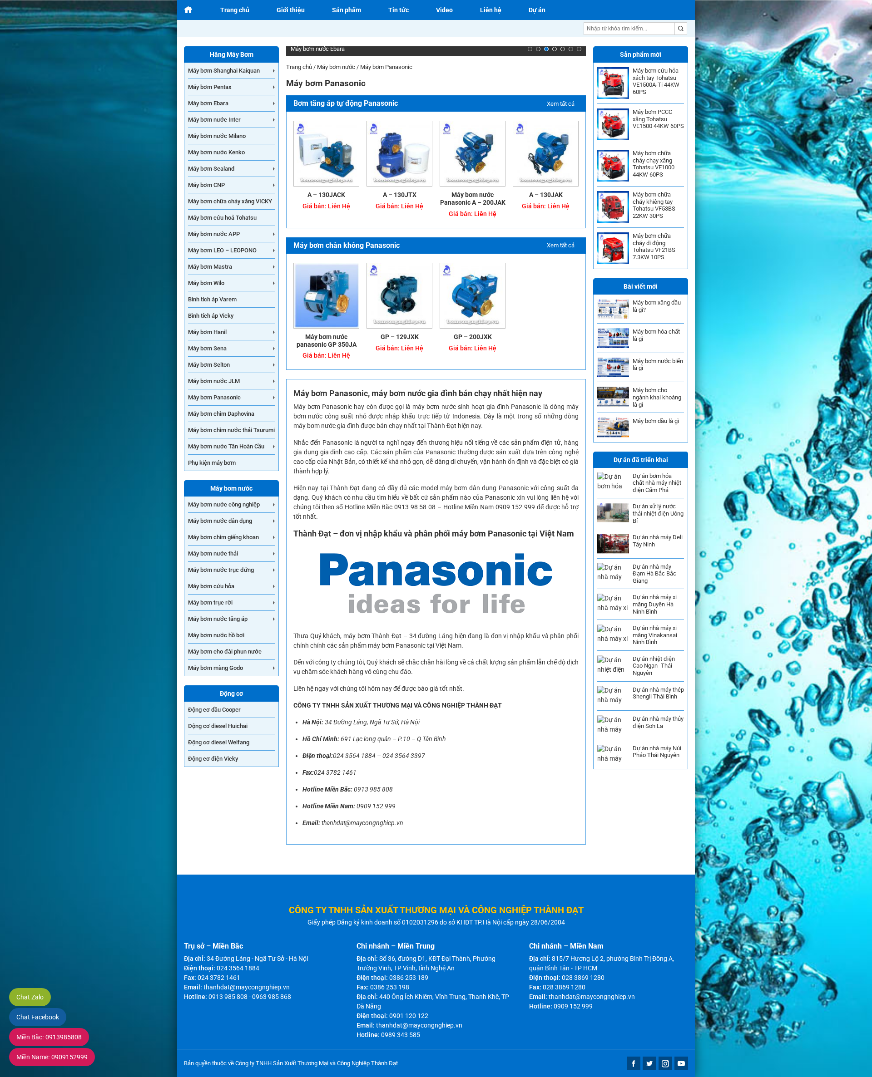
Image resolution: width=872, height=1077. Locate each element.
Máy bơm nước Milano (217, 136)
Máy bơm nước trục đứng (221, 569)
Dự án (537, 10)
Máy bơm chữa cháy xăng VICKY (230, 201)
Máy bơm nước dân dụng (220, 520)
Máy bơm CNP (206, 185)
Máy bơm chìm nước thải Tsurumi (231, 430)
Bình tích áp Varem (212, 299)
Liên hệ (490, 10)
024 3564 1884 (354, 755)
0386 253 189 (408, 977)
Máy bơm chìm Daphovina (221, 413)
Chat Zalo (30, 997)
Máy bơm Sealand (211, 168)
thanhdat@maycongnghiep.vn (362, 822)
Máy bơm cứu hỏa (211, 586)
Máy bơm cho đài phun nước (225, 651)
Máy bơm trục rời (210, 602)
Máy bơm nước (336, 67)
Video (444, 10)
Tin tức (398, 10)
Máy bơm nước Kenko (216, 152)
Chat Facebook (37, 1017)
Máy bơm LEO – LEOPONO (222, 250)
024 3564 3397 (403, 755)
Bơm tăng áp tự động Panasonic (345, 103)
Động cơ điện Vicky (213, 758)
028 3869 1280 (583, 977)
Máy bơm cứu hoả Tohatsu (222, 217)
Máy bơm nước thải (213, 553)
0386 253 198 (389, 987)
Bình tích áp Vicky (210, 315)
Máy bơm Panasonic (214, 397)
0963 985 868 (271, 996)
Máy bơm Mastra (210, 266)
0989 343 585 (400, 1034)
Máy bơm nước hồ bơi (216, 635)
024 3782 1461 (335, 772)
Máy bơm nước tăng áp (218, 618)
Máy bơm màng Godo (215, 667)
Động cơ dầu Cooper (214, 709)
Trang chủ (234, 10)
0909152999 (52, 1057)
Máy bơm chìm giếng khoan (223, 537)
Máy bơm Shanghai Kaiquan (224, 70)
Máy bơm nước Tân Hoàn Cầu (226, 446)
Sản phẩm (346, 10)
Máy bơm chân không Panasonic (346, 245)
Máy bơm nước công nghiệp (224, 504)
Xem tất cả (561, 103)
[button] (530, 49)
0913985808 (49, 1037)
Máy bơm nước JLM (214, 381)
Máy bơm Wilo (206, 283)
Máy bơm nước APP (214, 234)
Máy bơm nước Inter (214, 119)
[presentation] (300, 51)
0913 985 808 (373, 789)
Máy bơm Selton (209, 364)
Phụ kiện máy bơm (212, 462)
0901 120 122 (408, 1015)
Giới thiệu (291, 10)
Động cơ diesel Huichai (218, 726)
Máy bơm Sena (207, 348)
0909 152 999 (376, 806)
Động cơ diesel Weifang (218, 742)
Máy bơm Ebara (208, 103)
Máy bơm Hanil (207, 332)
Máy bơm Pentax (210, 87)
